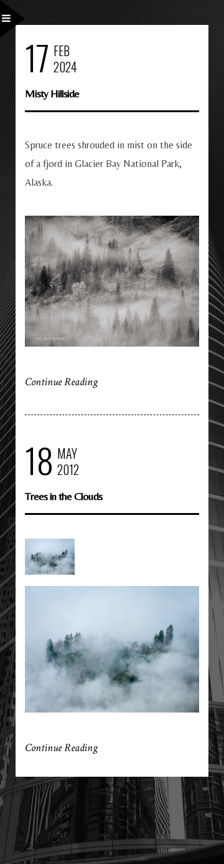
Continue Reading (61, 382)
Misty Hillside (52, 93)
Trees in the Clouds (63, 495)
